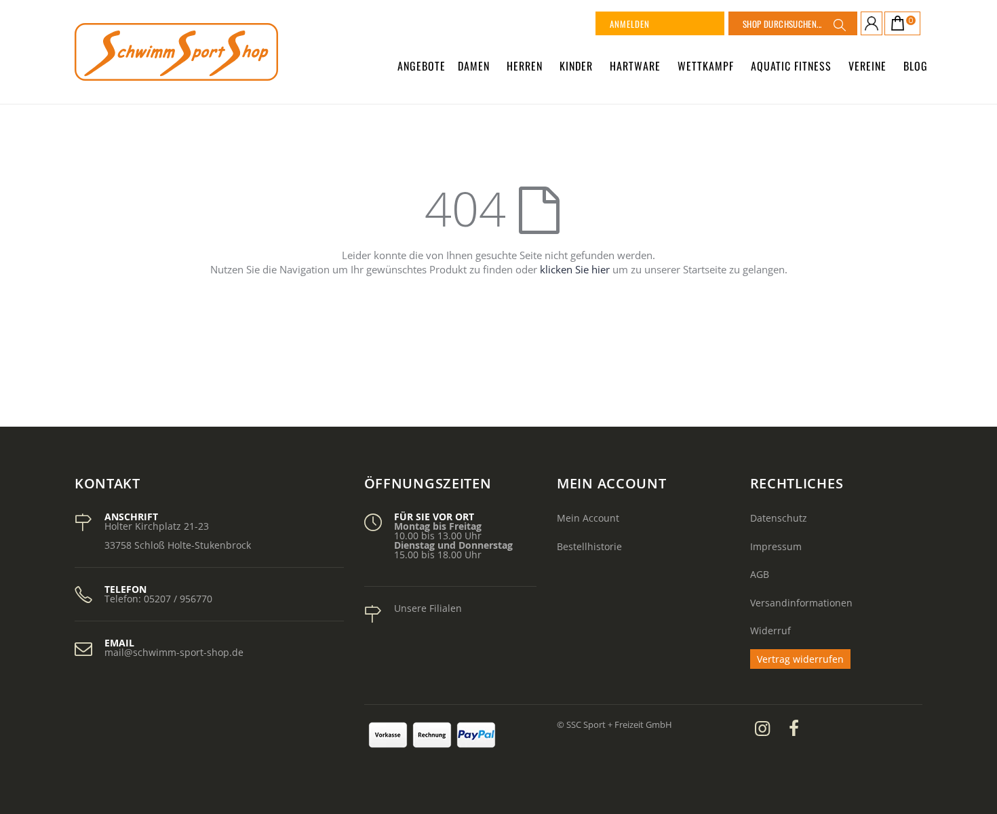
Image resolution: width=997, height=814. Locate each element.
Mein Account (588, 517)
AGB (759, 574)
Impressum (776, 546)
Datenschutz (778, 517)
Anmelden (630, 24)
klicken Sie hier (575, 269)
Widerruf (770, 630)
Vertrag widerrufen (800, 659)
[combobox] (792, 23)
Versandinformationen (801, 602)
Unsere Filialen (428, 608)
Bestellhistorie (589, 546)
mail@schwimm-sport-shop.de (173, 652)
